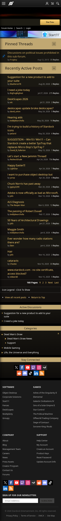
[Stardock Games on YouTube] (27, 367)
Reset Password (44, 457)
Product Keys (43, 453)
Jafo (11, 196)
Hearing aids (15, 117)
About (5, 440)
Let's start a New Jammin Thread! (27, 156)
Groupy (6, 418)
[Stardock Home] (11, 3)
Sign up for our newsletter (19, 495)
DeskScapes (8, 409)
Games (37, 386)
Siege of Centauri (41, 422)
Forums (6, 474)
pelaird (13, 133)
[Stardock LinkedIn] (36, 373)
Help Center (42, 440)
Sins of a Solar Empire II (44, 405)
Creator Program (10, 466)
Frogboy (13, 59)
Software (8, 386)
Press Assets (8, 461)
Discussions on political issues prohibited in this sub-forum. (33, 54)
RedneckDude (16, 159)
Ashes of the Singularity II (45, 392)
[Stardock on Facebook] (22, 367)
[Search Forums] (57, 3)
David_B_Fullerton (17, 150)
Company (8, 434)
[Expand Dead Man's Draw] (2, 334)
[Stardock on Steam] (44, 367)
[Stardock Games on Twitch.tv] (33, 367)
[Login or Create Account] (47, 3)
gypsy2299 (14, 187)
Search (19, 28)
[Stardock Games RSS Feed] (42, 373)
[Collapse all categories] (58, 333)
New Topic (50, 22)
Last (56, 282)
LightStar (14, 168)
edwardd (14, 276)
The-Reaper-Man (17, 205)
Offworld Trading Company (45, 418)
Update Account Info (46, 461)
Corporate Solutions (12, 396)
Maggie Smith (16, 229)
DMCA (41, 515)
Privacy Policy (12, 515)
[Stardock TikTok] (30, 373)
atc (11, 102)
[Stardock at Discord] (25, 373)
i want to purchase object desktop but (30, 174)
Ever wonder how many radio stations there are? (30, 240)
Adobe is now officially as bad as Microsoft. (33, 193)
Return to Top (38, 297)
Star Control (38, 409)
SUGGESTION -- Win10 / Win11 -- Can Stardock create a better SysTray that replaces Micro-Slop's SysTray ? (29, 143)
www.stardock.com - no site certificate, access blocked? (30, 271)
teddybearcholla (17, 120)
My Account (42, 444)
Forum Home (7, 28)
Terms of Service (28, 515)
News (5, 457)
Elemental (37, 396)
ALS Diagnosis (16, 202)
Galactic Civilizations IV (43, 401)
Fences (6, 405)
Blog (5, 444)
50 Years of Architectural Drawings (28, 220)
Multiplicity (8, 413)
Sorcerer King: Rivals (42, 426)
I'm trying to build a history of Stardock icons (31, 128)
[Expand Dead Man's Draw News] (5, 339)
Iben (12, 245)
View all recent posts (15, 297)
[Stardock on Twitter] (16, 367)
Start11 (6, 401)
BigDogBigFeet (16, 93)
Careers (6, 453)
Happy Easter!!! (16, 165)
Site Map (51, 515)
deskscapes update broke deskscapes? (30, 108)
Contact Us (8, 470)
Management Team (12, 449)
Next (50, 282)
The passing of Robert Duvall (25, 211)
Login (28, 28)
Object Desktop (10, 392)
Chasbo (13, 264)
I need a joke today (19, 90)
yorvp (12, 177)
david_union (15, 111)
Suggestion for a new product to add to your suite (31, 79)
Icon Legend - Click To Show (16, 289)
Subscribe (47, 500)
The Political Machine (43, 413)
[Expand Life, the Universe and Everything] (2, 352)
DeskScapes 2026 (18, 99)
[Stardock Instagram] (39, 367)
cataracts (13, 260)
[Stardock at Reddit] (19, 373)
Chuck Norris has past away (24, 183)
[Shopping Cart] (52, 3)
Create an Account (45, 449)
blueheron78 (15, 84)
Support (42, 434)
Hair (10, 251)
